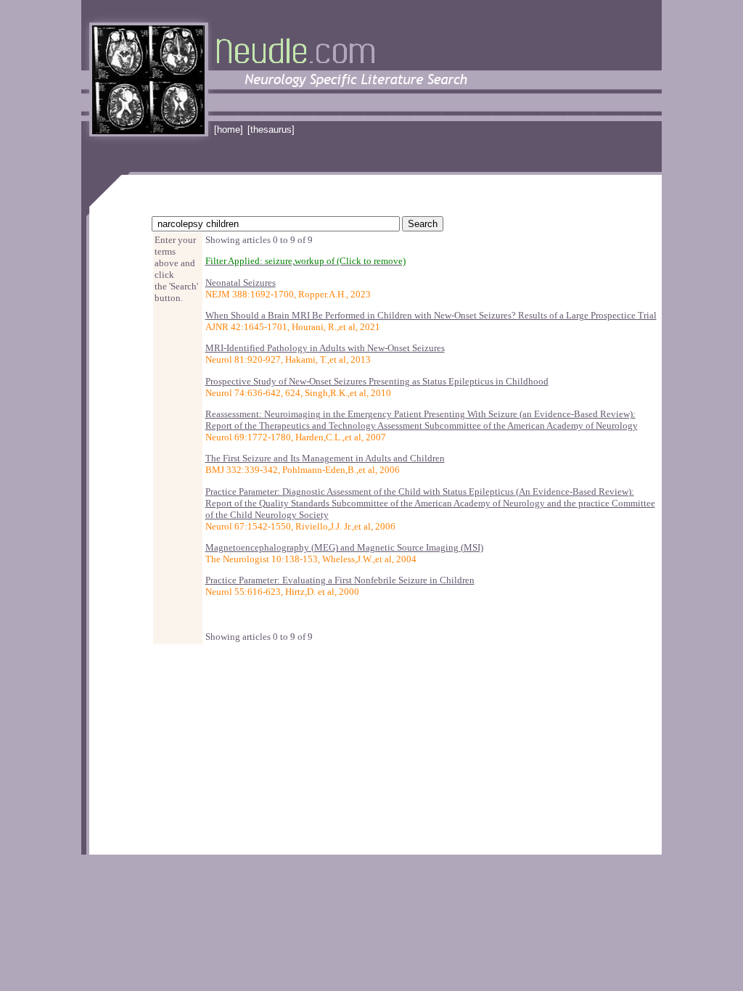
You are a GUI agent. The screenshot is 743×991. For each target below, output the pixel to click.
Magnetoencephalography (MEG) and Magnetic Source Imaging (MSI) (344, 547)
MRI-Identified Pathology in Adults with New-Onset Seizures (325, 347)
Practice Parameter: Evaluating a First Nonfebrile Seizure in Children (340, 580)
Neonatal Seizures (240, 282)
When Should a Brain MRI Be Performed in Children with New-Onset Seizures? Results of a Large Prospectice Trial (431, 315)
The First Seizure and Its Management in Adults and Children (325, 458)
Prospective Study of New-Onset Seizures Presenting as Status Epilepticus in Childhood (377, 381)
